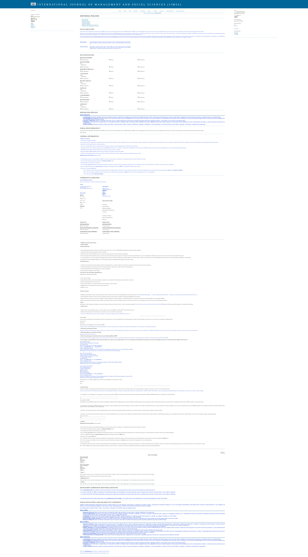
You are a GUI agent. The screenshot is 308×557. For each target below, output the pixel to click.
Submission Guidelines (86, 24)
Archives (161, 11)
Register (135, 11)
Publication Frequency (86, 22)
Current (155, 11)
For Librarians (236, 34)
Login (130, 11)
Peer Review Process (86, 21)
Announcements (170, 11)
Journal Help (236, 28)
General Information (86, 23)
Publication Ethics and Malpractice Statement (90, 25)
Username (235, 12)
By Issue (32, 24)
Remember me (238, 15)
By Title (32, 25)
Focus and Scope (85, 19)
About (124, 11)
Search (149, 11)
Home (120, 11)
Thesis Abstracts (180, 11)
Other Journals (33, 26)
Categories (32, 27)
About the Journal (150, 13)
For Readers (236, 32)
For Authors (236, 33)
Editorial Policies (158, 13)
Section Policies (85, 20)
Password (235, 13)
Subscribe (235, 25)
